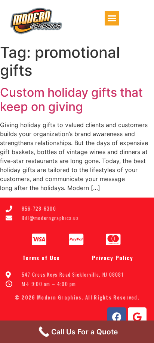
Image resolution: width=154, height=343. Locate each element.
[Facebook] (116, 316)
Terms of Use (41, 257)
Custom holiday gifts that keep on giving (71, 99)
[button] (112, 18)
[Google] (137, 316)
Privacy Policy (112, 257)
